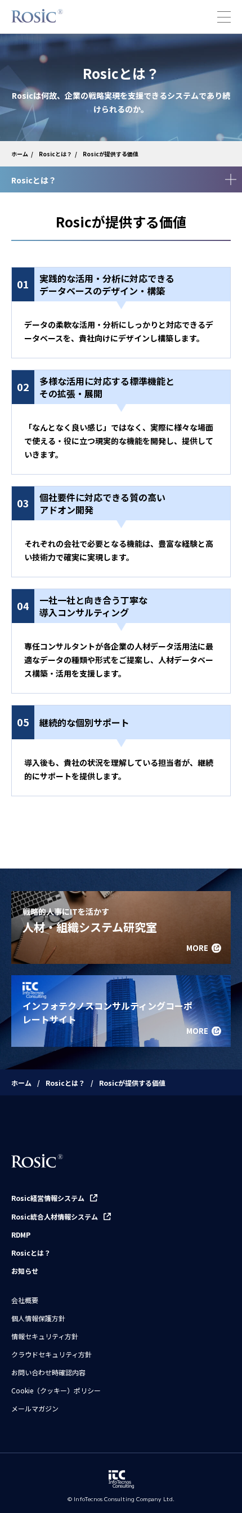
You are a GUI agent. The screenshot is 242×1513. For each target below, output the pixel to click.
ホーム (19, 154)
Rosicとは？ (55, 154)
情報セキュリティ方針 (44, 1336)
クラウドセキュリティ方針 (51, 1354)
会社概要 (24, 1300)
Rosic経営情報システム (47, 1197)
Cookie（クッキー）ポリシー (56, 1390)
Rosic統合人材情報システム (54, 1216)
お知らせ (24, 1271)
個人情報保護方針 (38, 1318)
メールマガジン (35, 1408)
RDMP (20, 1234)
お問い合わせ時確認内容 (48, 1372)
